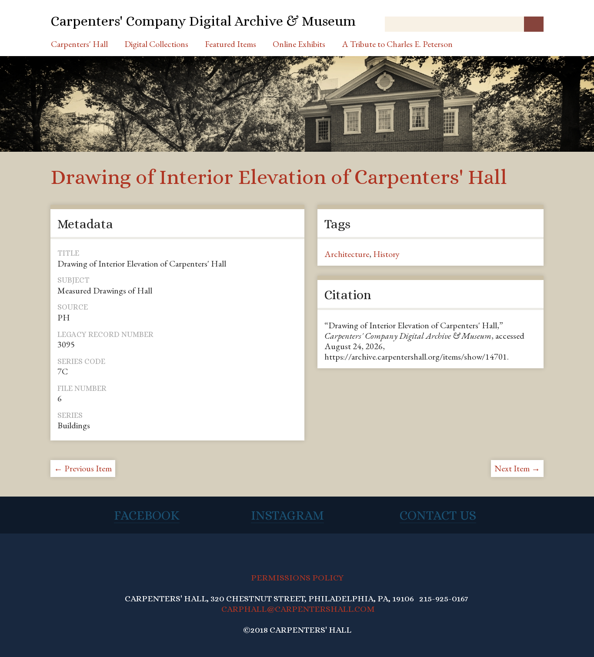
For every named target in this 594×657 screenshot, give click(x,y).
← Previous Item (83, 468)
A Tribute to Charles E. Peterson (397, 44)
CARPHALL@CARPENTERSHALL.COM (298, 609)
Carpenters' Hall (79, 44)
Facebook (147, 515)
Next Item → (517, 468)
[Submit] (534, 24)
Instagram (287, 515)
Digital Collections (156, 44)
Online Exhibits (299, 44)
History (386, 254)
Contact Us (438, 515)
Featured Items (230, 44)
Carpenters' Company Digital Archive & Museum (203, 21)
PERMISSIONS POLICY (297, 578)
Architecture (346, 254)
